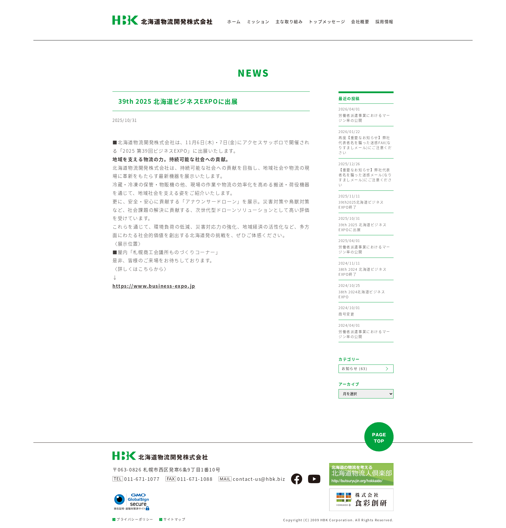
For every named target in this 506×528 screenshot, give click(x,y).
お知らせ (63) (354, 368)
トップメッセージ (327, 21)
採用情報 (384, 21)
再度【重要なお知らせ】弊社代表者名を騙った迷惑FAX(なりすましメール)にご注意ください (365, 142)
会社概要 (360, 21)
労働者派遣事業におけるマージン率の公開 (364, 115)
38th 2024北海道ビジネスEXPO (362, 291)
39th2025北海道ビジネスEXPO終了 (361, 202)
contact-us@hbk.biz (259, 478)
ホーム (234, 21)
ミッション (258, 21)
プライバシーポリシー (135, 519)
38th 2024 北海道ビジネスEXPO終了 (363, 269)
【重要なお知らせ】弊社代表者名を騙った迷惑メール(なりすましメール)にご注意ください (365, 174)
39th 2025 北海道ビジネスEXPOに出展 (363, 224)
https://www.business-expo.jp (153, 285)
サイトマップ (174, 519)
